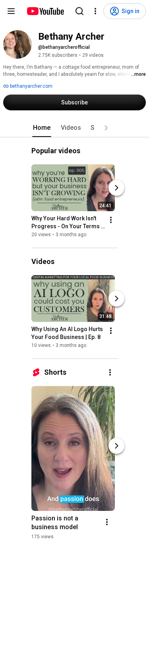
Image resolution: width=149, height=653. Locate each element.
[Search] (79, 11)
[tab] (41, 127)
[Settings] (95, 11)
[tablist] (74, 127)
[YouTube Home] (45, 11)
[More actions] (111, 220)
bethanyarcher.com (30, 86)
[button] (106, 127)
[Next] (116, 188)
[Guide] (11, 11)
